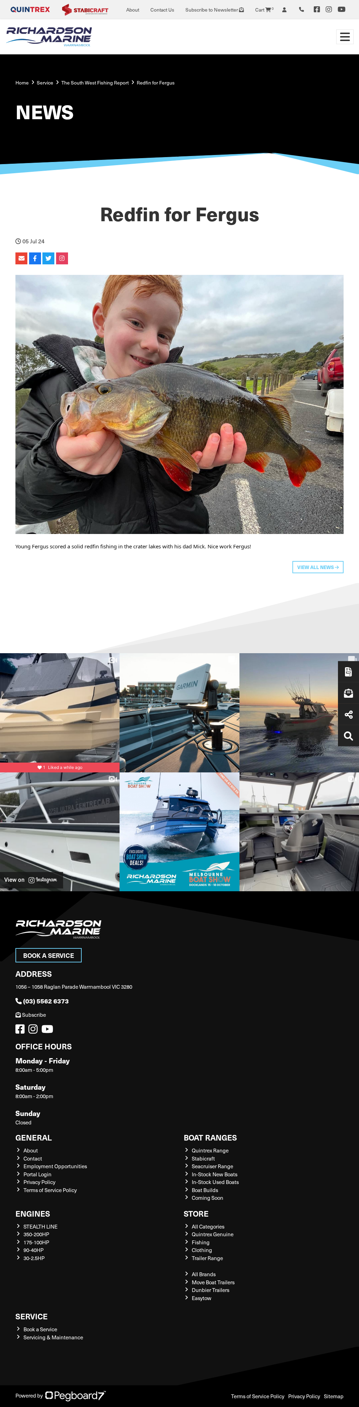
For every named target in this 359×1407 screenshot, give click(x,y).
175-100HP (36, 1242)
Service (31, 1316)
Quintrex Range (210, 1150)
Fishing (201, 1242)
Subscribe (34, 1014)
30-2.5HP (34, 1257)
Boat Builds (205, 1189)
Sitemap (334, 1396)
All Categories (208, 1226)
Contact (32, 1158)
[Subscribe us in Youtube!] (48, 1030)
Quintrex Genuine (212, 1234)
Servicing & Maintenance (53, 1337)
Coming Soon (207, 1197)
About (132, 9)
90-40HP (33, 1249)
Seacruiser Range (212, 1166)
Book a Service (48, 955)
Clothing (202, 1249)
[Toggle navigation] (345, 36)
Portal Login (37, 1174)
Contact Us (162, 9)
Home (22, 82)
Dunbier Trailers (210, 1289)
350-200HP (36, 1234)
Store (196, 1213)
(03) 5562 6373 (46, 1000)
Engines (32, 1213)
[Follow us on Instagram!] (34, 1030)
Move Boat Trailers (213, 1282)
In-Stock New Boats (214, 1174)
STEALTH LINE (40, 1226)
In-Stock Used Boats (215, 1181)
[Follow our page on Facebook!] (317, 9)
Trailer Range (207, 1257)
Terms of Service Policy (50, 1189)
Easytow (201, 1297)
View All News (316, 567)
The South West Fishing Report (95, 82)
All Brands (204, 1274)
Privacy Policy (39, 1181)
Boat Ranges (210, 1137)
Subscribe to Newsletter (212, 9)
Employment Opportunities (55, 1166)
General (33, 1137)
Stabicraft (203, 1158)
